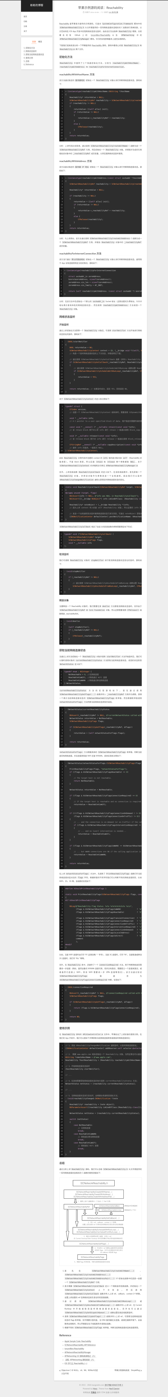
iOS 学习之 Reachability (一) (76, 1363)
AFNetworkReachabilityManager (78, 1352)
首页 (25, 17)
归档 (25, 21)
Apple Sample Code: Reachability (78, 1341)
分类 (25, 26)
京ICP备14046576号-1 (114, 1385)
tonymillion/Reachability (100, 35)
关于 (25, 31)
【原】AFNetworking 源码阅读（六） (80, 1360)
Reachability (64, 24)
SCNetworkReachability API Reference (80, 1345)
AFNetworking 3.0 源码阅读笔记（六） (80, 1356)
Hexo (95, 1389)
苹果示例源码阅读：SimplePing (127, 1370)
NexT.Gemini (114, 1389)
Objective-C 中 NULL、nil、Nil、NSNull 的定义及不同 (79, 1372)
